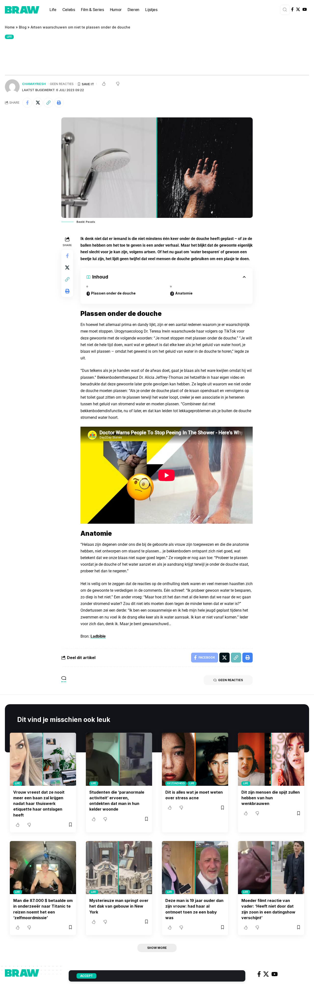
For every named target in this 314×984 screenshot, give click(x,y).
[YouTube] (304, 9)
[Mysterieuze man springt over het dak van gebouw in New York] (119, 867)
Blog (22, 27)
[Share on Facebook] (27, 103)
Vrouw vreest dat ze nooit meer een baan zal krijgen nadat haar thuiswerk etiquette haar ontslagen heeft (39, 803)
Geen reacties (62, 84)
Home (10, 27)
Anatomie (184, 293)
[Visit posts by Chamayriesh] (12, 86)
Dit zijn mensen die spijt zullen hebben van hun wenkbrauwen (270, 798)
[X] (298, 9)
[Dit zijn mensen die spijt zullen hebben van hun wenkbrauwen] (271, 759)
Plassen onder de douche (113, 293)
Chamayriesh (34, 84)
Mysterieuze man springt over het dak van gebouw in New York (118, 906)
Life (9, 36)
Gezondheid (176, 783)
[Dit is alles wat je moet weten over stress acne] (195, 759)
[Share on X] (38, 103)
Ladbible (98, 636)
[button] (48, 103)
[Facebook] (292, 9)
